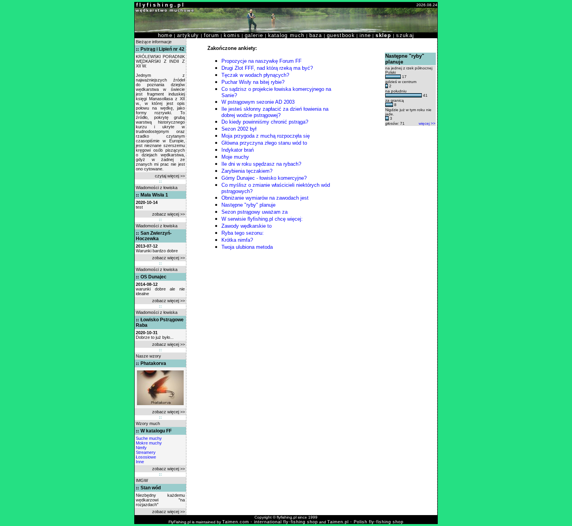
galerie (254, 35)
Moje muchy (235, 157)
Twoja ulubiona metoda (247, 247)
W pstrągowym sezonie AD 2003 (258, 102)
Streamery (146, 452)
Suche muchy (149, 438)
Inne (140, 461)
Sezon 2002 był (238, 129)
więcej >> (427, 123)
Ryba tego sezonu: (242, 233)
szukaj (405, 35)
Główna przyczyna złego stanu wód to (264, 143)
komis (232, 35)
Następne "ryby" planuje (248, 205)
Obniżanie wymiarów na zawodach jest (265, 198)
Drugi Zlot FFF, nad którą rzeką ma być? (267, 68)
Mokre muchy (149, 443)
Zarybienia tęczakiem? (246, 171)
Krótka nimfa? (237, 240)
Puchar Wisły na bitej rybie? (252, 82)
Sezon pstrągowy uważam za (254, 212)
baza (315, 35)
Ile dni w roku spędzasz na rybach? (261, 164)
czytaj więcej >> (170, 176)
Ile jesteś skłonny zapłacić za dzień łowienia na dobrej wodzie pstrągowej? (274, 112)
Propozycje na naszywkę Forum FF (261, 61)
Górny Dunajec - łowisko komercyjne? (264, 178)
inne (365, 35)
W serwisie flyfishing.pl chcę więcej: (262, 219)
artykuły (188, 35)
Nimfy (141, 447)
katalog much (286, 35)
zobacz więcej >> (168, 214)
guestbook (341, 35)
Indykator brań (237, 150)
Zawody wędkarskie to (246, 226)
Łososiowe (146, 457)
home (165, 35)
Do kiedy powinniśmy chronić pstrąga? (264, 122)
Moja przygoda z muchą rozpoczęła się (265, 136)
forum (211, 35)
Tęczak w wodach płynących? (255, 75)
